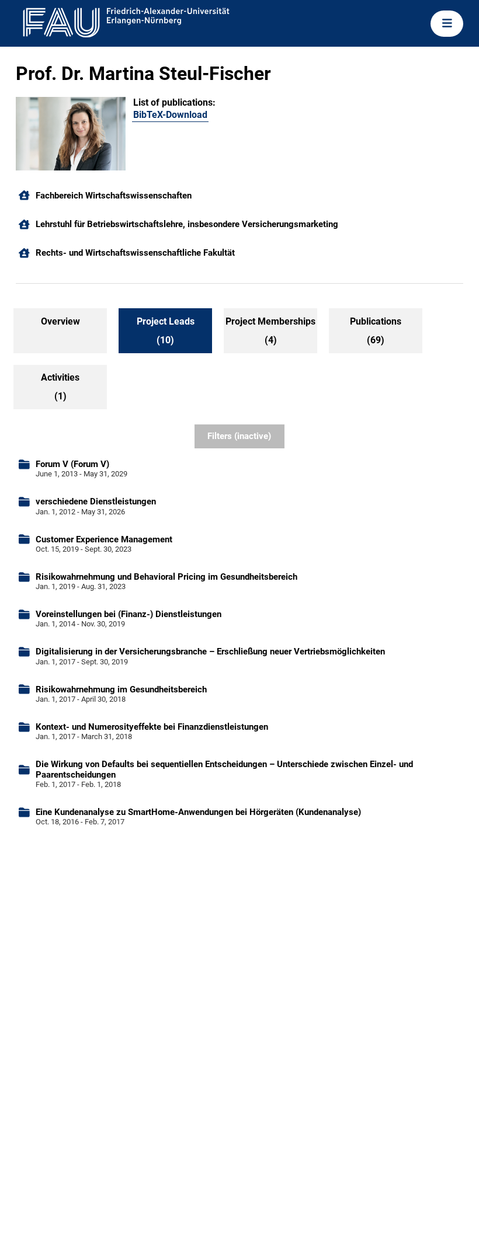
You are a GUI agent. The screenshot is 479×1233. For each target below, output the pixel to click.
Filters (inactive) (239, 436)
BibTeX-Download (170, 114)
